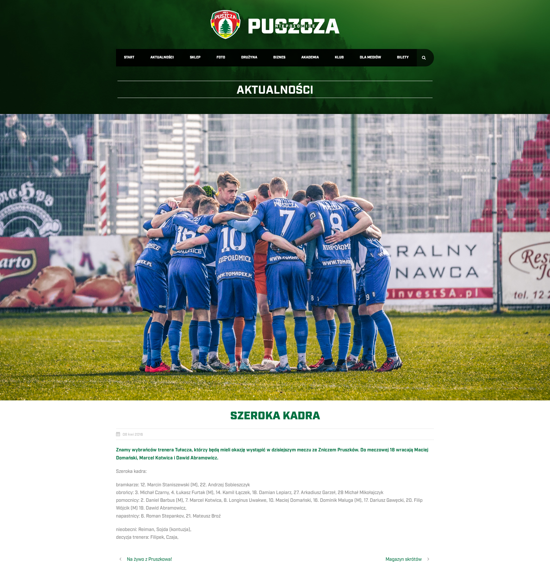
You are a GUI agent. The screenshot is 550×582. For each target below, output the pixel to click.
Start (129, 57)
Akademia (310, 57)
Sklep (195, 57)
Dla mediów (370, 57)
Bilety (403, 57)
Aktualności (162, 57)
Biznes (279, 57)
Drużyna (249, 57)
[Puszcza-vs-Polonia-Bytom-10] (275, 257)
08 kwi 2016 (133, 434)
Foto (221, 57)
